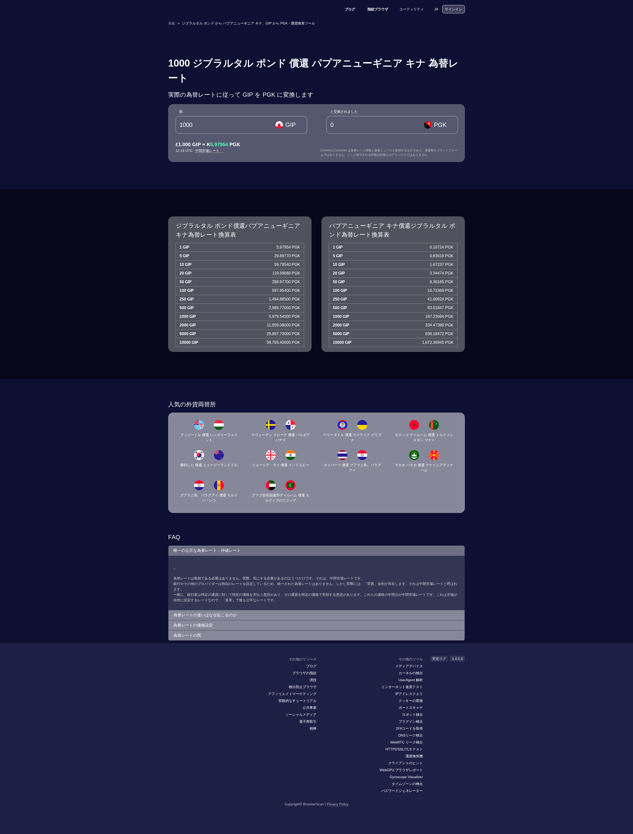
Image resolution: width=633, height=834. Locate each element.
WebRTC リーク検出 (406, 742)
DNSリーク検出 (410, 735)
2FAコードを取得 (409, 728)
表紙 (171, 23)
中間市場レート (207, 151)
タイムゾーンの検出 (407, 784)
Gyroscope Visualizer (406, 777)
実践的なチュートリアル (297, 701)
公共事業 (309, 708)
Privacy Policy (337, 804)
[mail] (174, 668)
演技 (313, 680)
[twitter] (194, 669)
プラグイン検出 (411, 721)
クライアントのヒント (405, 763)
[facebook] (184, 669)
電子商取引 (307, 721)
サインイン (453, 9)
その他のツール (411, 659)
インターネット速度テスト (402, 687)
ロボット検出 (412, 715)
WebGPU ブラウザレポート (401, 770)
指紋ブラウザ (377, 9)
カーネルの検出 (411, 673)
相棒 (313, 728)
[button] (316, 551)
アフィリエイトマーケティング (292, 694)
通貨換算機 (414, 756)
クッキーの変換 (411, 701)
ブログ (350, 9)
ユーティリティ (412, 9)
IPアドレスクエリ (409, 694)
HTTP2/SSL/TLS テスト (404, 749)
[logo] (193, 9)
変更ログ (439, 659)
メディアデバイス (409, 666)
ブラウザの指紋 (304, 673)
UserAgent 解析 (410, 680)
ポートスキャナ (411, 708)
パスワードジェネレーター (402, 791)
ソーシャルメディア (300, 715)
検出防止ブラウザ (302, 687)
